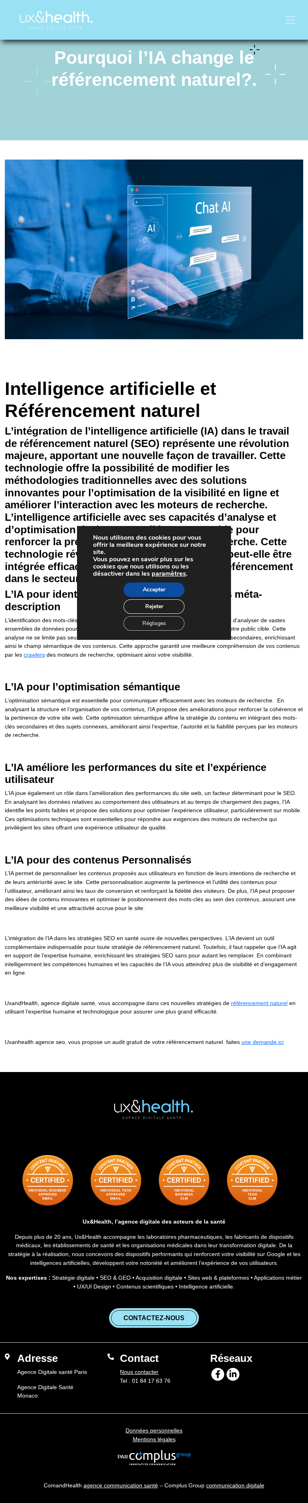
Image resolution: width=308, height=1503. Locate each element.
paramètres (169, 573)
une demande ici (262, 1042)
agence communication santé (120, 1485)
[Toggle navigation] (290, 20)
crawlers (34, 654)
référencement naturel (259, 1003)
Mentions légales (154, 1439)
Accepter (154, 589)
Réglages (154, 623)
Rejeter (154, 606)
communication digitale (235, 1485)
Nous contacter (139, 1372)
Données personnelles (154, 1430)
